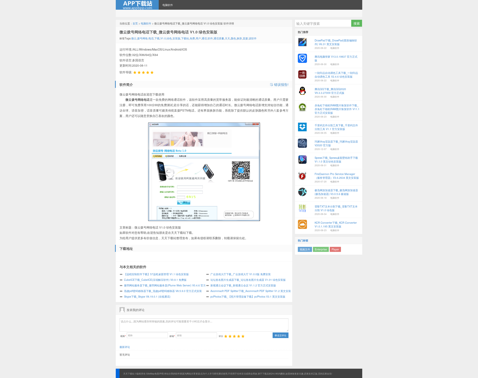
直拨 (245, 38)
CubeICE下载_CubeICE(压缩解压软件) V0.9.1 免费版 (155, 280)
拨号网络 (142, 38)
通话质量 (219, 38)
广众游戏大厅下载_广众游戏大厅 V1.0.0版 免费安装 (240, 274)
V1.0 (163, 38)
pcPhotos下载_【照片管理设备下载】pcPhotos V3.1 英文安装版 (247, 296)
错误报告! (280, 84)
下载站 (185, 38)
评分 (221, 336)
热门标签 (303, 240)
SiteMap (150, 373)
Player (335, 249)
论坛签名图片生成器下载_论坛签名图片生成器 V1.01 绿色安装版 (248, 280)
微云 (133, 38)
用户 (198, 38)
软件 (210, 38)
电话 (151, 38)
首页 (135, 23)
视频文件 (305, 249)
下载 (157, 38)
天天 (227, 38)
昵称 (123, 336)
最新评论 (125, 347)
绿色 (169, 38)
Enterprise (321, 249)
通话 (204, 38)
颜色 (233, 38)
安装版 (176, 38)
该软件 (253, 38)
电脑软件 (167, 5)
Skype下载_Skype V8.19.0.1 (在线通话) (147, 296)
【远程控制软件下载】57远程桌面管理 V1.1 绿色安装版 (156, 274)
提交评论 (281, 335)
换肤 (239, 38)
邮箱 (172, 336)
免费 (192, 38)
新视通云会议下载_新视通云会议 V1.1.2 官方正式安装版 (243, 285)
